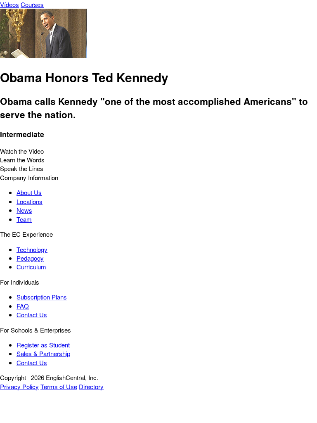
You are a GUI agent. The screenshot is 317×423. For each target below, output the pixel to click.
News (24, 210)
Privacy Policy (19, 386)
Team (24, 219)
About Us (29, 192)
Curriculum (31, 266)
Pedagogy (30, 258)
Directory (91, 386)
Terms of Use (58, 386)
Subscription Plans (42, 296)
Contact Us (32, 314)
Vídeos (9, 4)
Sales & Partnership (43, 353)
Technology (32, 249)
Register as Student (43, 344)
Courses (32, 4)
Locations (30, 201)
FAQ (23, 306)
